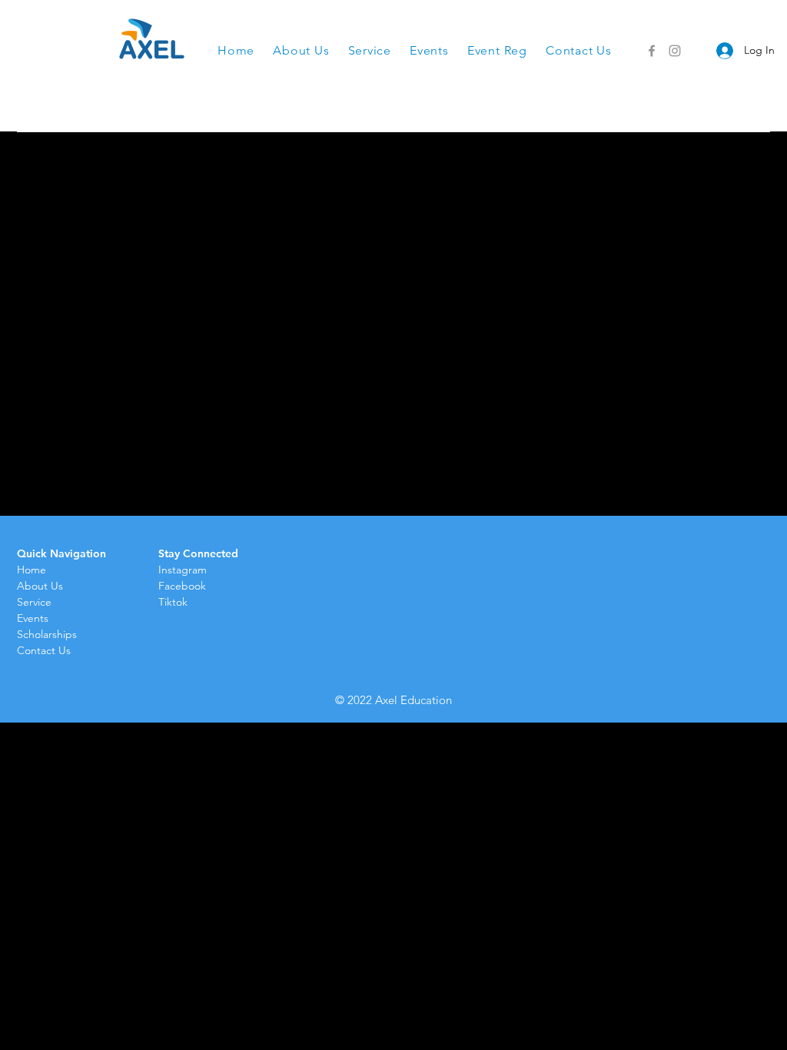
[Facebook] (651, 50)
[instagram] (674, 50)
